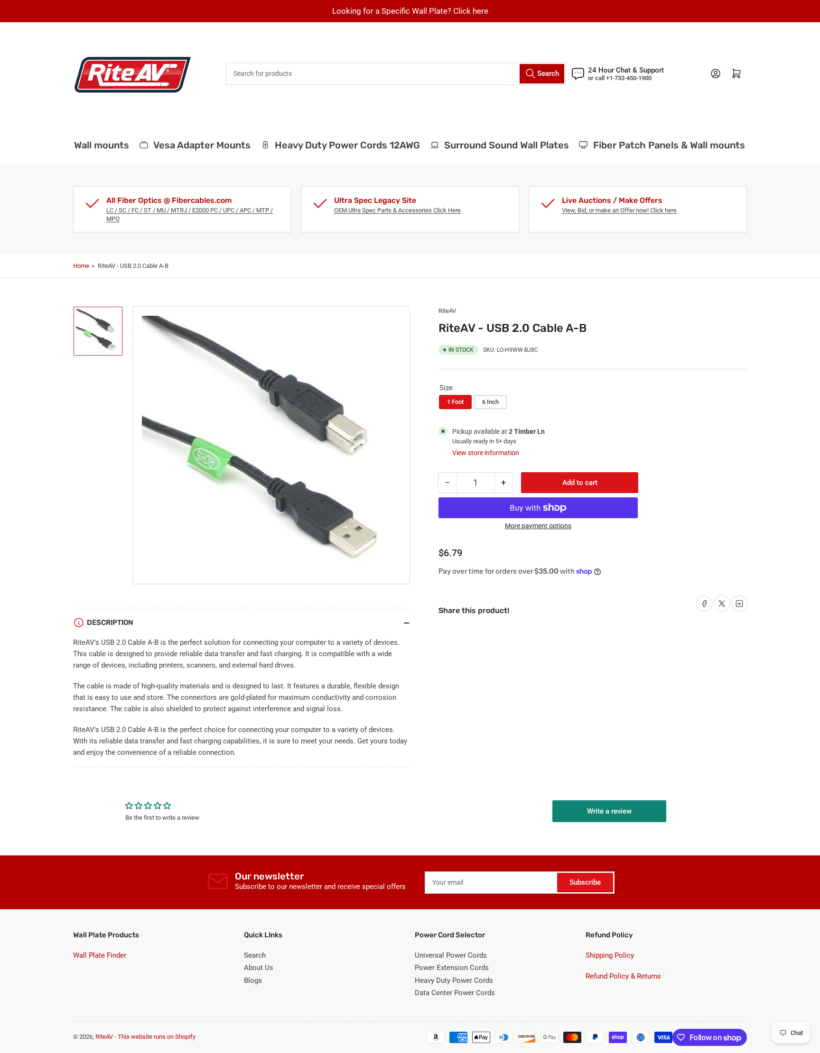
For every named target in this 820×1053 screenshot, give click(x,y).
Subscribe (585, 882)
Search (255, 955)
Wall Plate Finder (99, 955)
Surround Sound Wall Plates (497, 145)
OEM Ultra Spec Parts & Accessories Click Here (397, 210)
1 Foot (455, 401)
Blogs (253, 980)
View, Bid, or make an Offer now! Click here (619, 210)
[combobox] (396, 74)
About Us (258, 967)
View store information (485, 453)
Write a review (609, 811)
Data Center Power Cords (455, 993)
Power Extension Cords (452, 967)
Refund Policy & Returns (623, 976)
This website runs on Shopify (157, 1036)
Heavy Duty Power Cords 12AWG (337, 145)
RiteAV (447, 310)
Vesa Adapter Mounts (192, 145)
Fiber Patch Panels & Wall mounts (660, 145)
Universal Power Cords (451, 955)
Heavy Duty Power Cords (454, 980)
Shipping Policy (610, 955)
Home (81, 265)
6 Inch (490, 401)
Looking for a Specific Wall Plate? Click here (410, 11)
